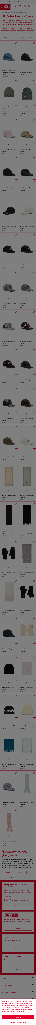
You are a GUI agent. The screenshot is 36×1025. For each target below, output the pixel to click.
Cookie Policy (20, 1011)
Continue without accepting (18, 1022)
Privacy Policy (8, 1011)
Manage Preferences (21, 1009)
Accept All (18, 1017)
